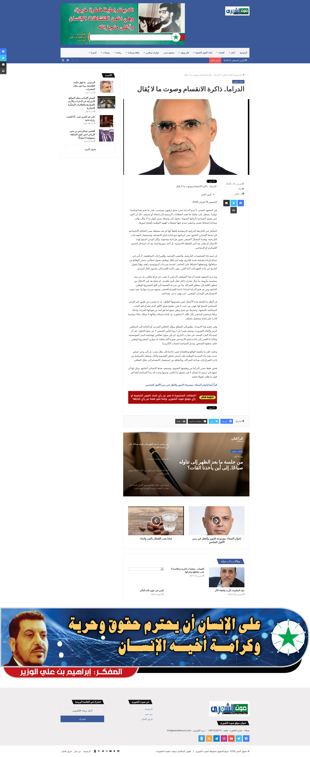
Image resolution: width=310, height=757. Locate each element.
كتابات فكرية (227, 74)
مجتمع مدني (169, 52)
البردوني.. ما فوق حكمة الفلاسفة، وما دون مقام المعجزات (84, 86)
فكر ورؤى (185, 52)
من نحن (149, 714)
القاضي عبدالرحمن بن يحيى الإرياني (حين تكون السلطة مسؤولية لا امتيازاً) (174, 58)
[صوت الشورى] (237, 10)
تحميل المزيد (90, 149)
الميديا (94, 52)
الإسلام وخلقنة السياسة (220, 462)
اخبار (233, 52)
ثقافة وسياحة (133, 52)
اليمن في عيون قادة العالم (152, 590)
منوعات (106, 52)
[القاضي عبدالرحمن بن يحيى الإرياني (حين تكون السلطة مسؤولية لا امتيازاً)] (106, 135)
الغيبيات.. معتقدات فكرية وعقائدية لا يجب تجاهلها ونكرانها (187, 570)
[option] (186, 464)
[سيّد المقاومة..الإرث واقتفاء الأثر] (226, 577)
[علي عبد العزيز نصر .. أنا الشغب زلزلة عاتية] (106, 121)
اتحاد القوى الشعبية (203, 52)
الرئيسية (243, 52)
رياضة (118, 52)
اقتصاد (221, 52)
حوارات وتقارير (152, 52)
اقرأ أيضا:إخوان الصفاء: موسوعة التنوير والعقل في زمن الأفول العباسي (181, 384)
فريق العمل (147, 719)
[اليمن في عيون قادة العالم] (146, 577)
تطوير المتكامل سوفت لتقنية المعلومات (173, 751)
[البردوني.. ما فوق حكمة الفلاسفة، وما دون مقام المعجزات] (106, 87)
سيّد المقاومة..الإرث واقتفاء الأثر (229, 590)
